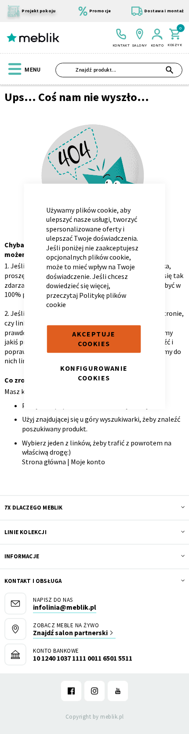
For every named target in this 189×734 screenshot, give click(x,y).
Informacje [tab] (21, 556)
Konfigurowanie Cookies (94, 373)
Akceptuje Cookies (93, 338)
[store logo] (33, 38)
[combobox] (118, 70)
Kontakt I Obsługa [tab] (33, 581)
